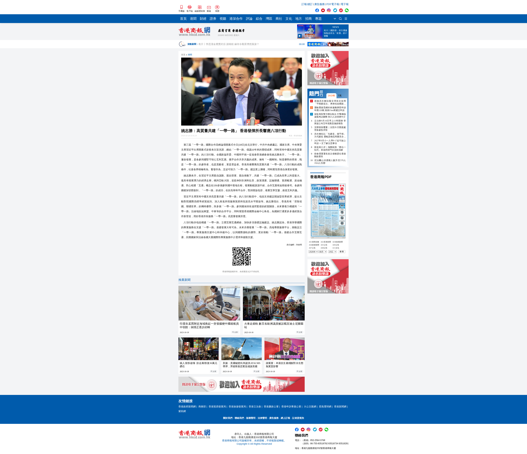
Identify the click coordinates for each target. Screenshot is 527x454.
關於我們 (227, 418)
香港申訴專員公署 (291, 406)
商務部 (202, 406)
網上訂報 (285, 418)
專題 (318, 18)
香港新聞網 (340, 406)
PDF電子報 (332, 4)
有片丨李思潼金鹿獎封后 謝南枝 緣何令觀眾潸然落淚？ (251, 44)
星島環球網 (325, 406)
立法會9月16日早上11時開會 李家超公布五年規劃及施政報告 (330, 122)
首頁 (183, 18)
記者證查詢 (298, 418)
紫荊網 (182, 411)
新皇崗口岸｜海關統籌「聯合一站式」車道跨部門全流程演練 (330, 148)
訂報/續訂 (307, 4)
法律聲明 (262, 418)
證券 (213, 18)
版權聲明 (251, 418)
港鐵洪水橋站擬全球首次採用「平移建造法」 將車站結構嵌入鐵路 (330, 102)
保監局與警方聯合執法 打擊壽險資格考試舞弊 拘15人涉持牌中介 (330, 115)
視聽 (223, 18)
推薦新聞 (184, 280)
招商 (308, 18)
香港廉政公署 (271, 406)
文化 (288, 18)
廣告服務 (319, 4)
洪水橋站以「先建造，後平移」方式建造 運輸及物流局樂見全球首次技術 (330, 135)
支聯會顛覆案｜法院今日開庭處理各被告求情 (330, 128)
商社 (279, 18)
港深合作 (236, 18)
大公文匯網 (310, 406)
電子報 (345, 4)
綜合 (259, 18)
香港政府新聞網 (187, 406)
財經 (203, 18)
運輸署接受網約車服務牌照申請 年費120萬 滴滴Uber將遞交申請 (330, 108)
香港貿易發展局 (217, 406)
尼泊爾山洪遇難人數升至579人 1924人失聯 (330, 161)
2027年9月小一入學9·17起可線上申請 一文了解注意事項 (330, 141)
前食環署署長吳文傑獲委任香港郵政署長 (330, 155)
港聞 (193, 18)
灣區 (269, 18)
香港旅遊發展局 (237, 406)
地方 (298, 18)
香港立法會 (255, 406)
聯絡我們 (239, 418)
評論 (249, 18)
